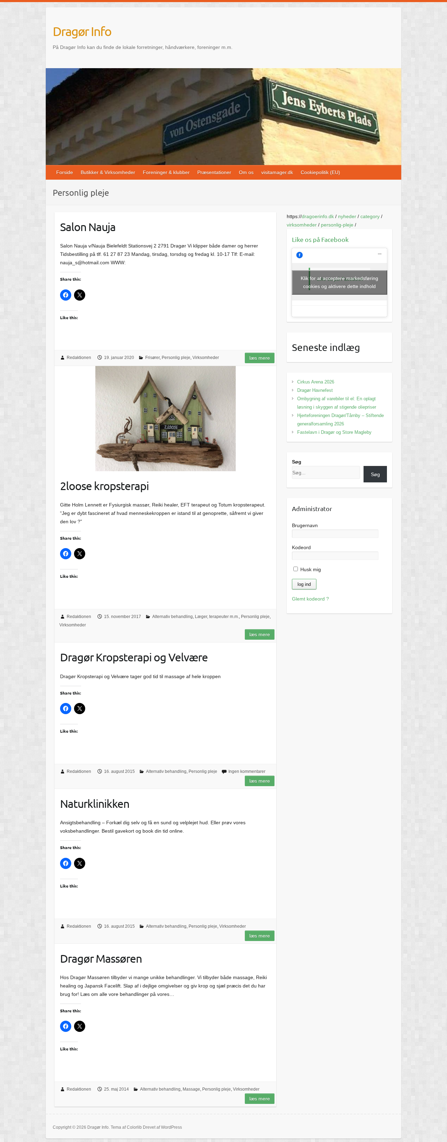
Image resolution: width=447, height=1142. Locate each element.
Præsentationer (214, 172)
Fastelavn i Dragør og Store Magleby (334, 432)
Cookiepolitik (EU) (320, 172)
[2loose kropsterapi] (165, 418)
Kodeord (301, 547)
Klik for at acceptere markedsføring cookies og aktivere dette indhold (339, 282)
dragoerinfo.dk (318, 216)
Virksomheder (205, 357)
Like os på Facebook (320, 239)
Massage (191, 1089)
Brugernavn (305, 525)
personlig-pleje (337, 225)
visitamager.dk (277, 172)
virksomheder (302, 225)
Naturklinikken (94, 803)
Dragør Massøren (101, 958)
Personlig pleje (176, 357)
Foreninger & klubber (166, 172)
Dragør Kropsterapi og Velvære (134, 657)
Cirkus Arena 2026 (315, 382)
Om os (246, 172)
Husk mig (310, 569)
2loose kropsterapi (104, 486)
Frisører (152, 357)
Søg (296, 462)
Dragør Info (82, 31)
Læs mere (259, 358)
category (370, 216)
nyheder (347, 216)
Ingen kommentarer (246, 771)
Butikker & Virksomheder (108, 172)
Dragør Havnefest (315, 390)
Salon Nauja (88, 227)
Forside (64, 172)
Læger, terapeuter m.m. (217, 616)
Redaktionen (79, 357)
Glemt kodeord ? (310, 599)
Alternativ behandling (172, 616)
